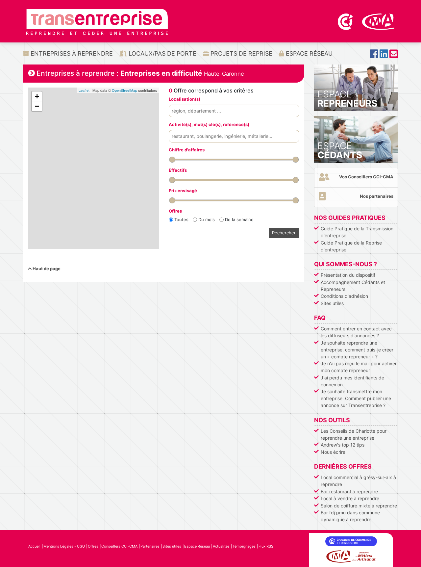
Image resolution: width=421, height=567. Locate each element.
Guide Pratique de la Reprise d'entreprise (351, 246)
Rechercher (284, 232)
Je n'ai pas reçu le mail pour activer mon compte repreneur (359, 367)
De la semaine (239, 219)
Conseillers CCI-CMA (119, 546)
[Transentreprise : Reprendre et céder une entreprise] (97, 21)
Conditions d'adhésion (344, 296)
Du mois (206, 219)
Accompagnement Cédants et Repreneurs (353, 285)
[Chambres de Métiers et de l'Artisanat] (378, 21)
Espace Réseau (308, 53)
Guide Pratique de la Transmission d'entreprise (357, 232)
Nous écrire (333, 452)
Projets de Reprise (240, 53)
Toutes (181, 219)
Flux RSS (266, 546)
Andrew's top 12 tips (342, 445)
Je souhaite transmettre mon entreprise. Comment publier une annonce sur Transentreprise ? (356, 398)
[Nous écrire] (393, 56)
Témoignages (244, 546)
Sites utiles (332, 303)
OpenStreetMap (124, 90)
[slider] (172, 160)
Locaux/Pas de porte (161, 53)
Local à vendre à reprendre (350, 498)
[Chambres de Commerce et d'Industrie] (346, 21)
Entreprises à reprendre (71, 53)
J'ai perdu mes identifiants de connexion (352, 381)
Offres (93, 546)
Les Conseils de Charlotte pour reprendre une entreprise (353, 434)
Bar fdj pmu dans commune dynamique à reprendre (350, 516)
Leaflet (84, 90)
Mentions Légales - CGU (64, 546)
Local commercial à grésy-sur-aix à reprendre (358, 481)
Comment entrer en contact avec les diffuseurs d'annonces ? (356, 332)
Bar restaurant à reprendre (349, 491)
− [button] (37, 106)
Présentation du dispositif (348, 275)
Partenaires (150, 546)
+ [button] (37, 96)
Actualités (221, 546)
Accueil (34, 546)
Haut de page (46, 268)
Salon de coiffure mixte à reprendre (359, 505)
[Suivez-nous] (374, 56)
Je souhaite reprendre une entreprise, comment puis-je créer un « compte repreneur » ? (357, 349)
